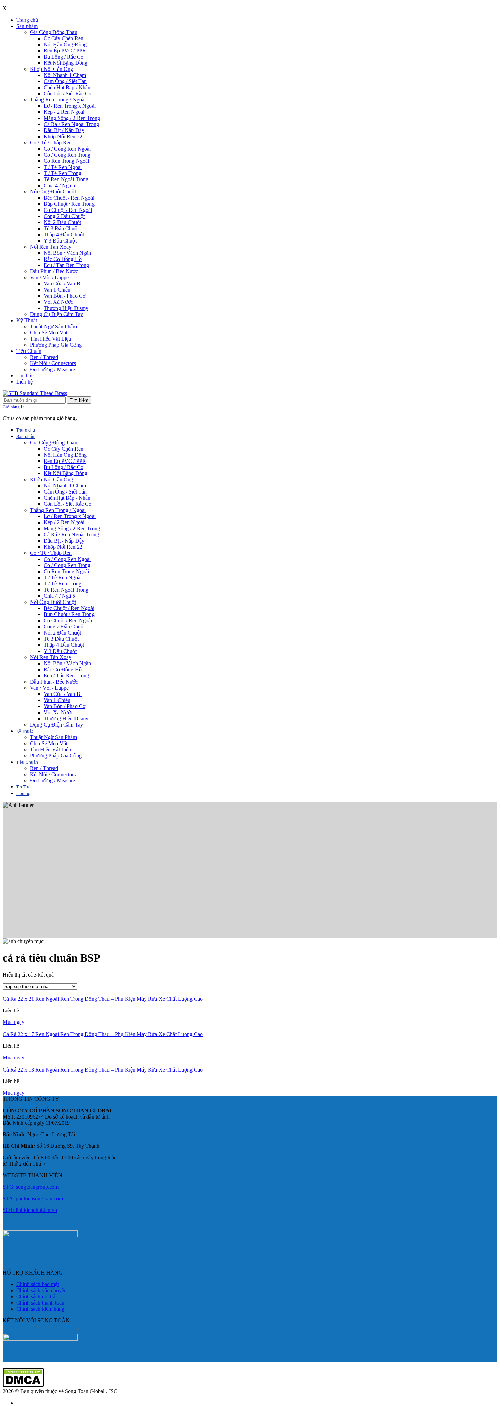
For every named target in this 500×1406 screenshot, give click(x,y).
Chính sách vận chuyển (41, 1290)
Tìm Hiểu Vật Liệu (50, 339)
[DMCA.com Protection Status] (23, 1385)
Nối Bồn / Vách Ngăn (67, 253)
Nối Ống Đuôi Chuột (53, 191)
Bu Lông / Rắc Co (63, 57)
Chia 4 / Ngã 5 (59, 185)
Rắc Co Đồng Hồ (63, 259)
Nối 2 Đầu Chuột (62, 222)
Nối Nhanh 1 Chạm (65, 75)
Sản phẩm (27, 26)
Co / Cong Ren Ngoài (67, 149)
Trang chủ (27, 20)
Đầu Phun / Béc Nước (54, 271)
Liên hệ (24, 382)
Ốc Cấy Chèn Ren (63, 38)
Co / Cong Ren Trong (67, 155)
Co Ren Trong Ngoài (66, 161)
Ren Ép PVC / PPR (65, 50)
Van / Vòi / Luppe (49, 277)
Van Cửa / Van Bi (63, 283)
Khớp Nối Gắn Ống (51, 69)
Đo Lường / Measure (52, 369)
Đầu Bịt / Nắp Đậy (64, 130)
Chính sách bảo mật (37, 1284)
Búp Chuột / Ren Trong (69, 204)
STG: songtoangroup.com (31, 1187)
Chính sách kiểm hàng (40, 1309)
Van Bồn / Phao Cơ (64, 296)
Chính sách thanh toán (40, 1303)
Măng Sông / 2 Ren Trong (72, 118)
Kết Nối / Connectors (53, 363)
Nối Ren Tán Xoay (50, 247)
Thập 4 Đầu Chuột (64, 234)
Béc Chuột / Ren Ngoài (69, 198)
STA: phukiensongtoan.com (33, 1198)
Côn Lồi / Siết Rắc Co (67, 93)
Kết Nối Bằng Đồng (65, 63)
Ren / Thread (44, 357)
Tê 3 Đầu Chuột (61, 228)
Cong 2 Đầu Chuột (64, 216)
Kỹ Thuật (26, 320)
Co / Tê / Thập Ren (51, 142)
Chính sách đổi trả (35, 1296)
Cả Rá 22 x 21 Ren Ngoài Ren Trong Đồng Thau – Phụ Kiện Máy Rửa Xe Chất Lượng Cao (103, 999)
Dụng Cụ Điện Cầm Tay (56, 314)
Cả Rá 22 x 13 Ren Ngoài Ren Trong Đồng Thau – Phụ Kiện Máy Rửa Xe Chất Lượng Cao (103, 1070)
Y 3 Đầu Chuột (60, 241)
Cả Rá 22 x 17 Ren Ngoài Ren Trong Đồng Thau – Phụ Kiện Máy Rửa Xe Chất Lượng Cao (103, 1034)
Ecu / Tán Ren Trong (66, 265)
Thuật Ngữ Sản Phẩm (53, 326)
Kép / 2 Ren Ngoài (64, 112)
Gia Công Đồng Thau (53, 32)
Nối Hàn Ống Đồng (65, 44)
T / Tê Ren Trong (62, 173)
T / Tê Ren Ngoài (63, 167)
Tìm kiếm (79, 400)
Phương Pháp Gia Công (56, 345)
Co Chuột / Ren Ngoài (68, 210)
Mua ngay (13, 1022)
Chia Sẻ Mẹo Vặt (48, 332)
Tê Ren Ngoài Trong (66, 179)
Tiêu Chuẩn (28, 351)
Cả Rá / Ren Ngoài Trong (71, 124)
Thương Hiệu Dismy (66, 308)
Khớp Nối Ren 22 (63, 136)
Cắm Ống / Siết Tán (65, 81)
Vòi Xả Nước (58, 302)
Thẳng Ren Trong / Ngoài (58, 100)
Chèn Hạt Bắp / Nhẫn (67, 87)
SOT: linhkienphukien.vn (30, 1210)
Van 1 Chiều (57, 290)
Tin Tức (25, 375)
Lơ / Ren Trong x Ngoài (70, 106)
